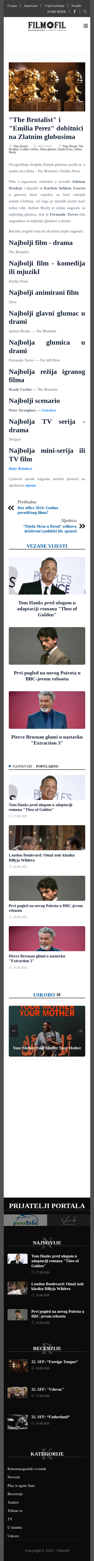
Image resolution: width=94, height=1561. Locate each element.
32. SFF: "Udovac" (47, 1389)
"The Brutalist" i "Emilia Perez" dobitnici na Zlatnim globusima (46, 128)
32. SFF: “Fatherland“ (50, 1417)
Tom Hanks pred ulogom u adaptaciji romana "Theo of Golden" (47, 608)
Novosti (14, 1477)
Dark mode (56, 12)
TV (10, 1519)
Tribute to (15, 1511)
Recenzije (47, 1348)
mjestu (30, 485)
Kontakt (76, 6)
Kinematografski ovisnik (27, 1469)
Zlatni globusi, (49, 149)
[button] (85, 26)
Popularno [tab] (47, 766)
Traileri (13, 1502)
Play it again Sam (21, 1486)
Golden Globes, (30, 149)
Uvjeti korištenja (54, 6)
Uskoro (44, 995)
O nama (12, 6)
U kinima (15, 1527)
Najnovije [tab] (22, 766)
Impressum (30, 6)
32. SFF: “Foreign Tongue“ (54, 1362)
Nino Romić (21, 146)
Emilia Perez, (66, 149)
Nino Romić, (71, 146)
